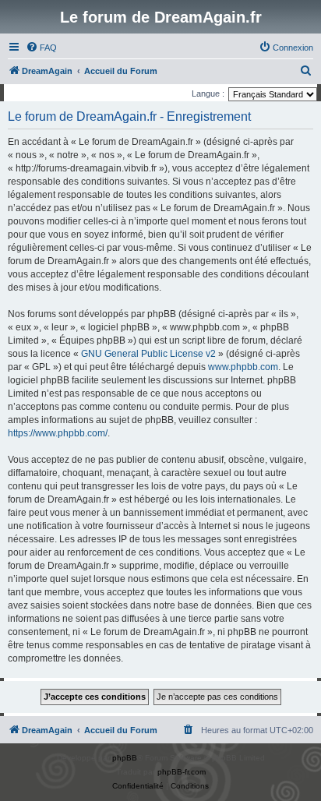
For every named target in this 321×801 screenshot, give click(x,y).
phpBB (124, 757)
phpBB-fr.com (181, 771)
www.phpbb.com (243, 367)
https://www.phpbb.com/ (58, 433)
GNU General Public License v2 (148, 353)
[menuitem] (41, 47)
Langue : (208, 93)
